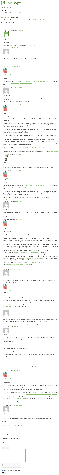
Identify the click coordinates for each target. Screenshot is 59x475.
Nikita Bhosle (37, 20)
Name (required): (7, 434)
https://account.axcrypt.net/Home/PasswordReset (31, 143)
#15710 (16, 282)
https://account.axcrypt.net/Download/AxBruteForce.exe (39, 81)
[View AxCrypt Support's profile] (6, 36)
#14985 (16, 154)
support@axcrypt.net (53, 151)
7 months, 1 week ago (45, 20)
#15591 (17, 201)
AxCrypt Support (7, 38)
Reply (22, 30)
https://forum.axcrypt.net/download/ (19, 398)
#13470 (15, 47)
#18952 (17, 405)
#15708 (16, 269)
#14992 (16, 170)
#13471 (15, 66)
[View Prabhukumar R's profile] (5, 72)
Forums (2, 17)
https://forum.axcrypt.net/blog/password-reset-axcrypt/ (16, 149)
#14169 (17, 87)
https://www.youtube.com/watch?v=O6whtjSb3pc (32, 147)
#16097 (15, 326)
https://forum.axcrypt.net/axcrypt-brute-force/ (21, 83)
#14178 (17, 104)
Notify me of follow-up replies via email (12, 470)
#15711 (16, 309)
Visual (3, 447)
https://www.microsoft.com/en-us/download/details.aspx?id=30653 (41, 394)
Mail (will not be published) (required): (11, 438)
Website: (5, 442)
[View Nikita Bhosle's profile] (33, 20)
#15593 (17, 219)
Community (7, 17)
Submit (3, 472)
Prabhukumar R (7, 74)
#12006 (19, 30)
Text (7, 447)
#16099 (15, 370)
